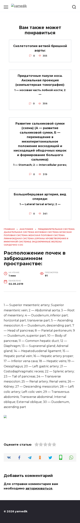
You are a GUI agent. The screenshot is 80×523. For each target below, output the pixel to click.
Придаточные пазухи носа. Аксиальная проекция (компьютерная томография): (40, 80)
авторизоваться (38, 488)
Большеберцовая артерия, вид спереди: (40, 197)
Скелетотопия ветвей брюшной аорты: (40, 48)
